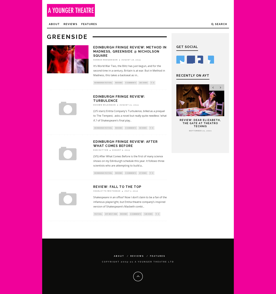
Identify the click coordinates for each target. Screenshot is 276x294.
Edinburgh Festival (103, 82)
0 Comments (130, 82)
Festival (98, 214)
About (54, 24)
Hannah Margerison (105, 60)
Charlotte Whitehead (107, 191)
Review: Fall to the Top (117, 187)
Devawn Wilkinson (104, 105)
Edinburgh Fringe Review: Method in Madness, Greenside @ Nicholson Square (130, 51)
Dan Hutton (100, 150)
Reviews (70, 24)
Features (89, 24)
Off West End (111, 214)
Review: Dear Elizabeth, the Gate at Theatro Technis (200, 123)
